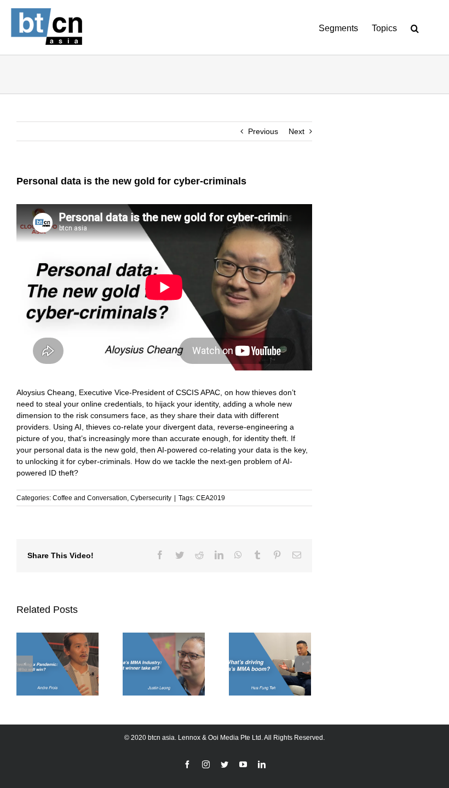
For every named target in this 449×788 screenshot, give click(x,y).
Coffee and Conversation (90, 498)
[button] (415, 27)
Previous (263, 131)
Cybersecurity (150, 498)
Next (296, 131)
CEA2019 (210, 498)
